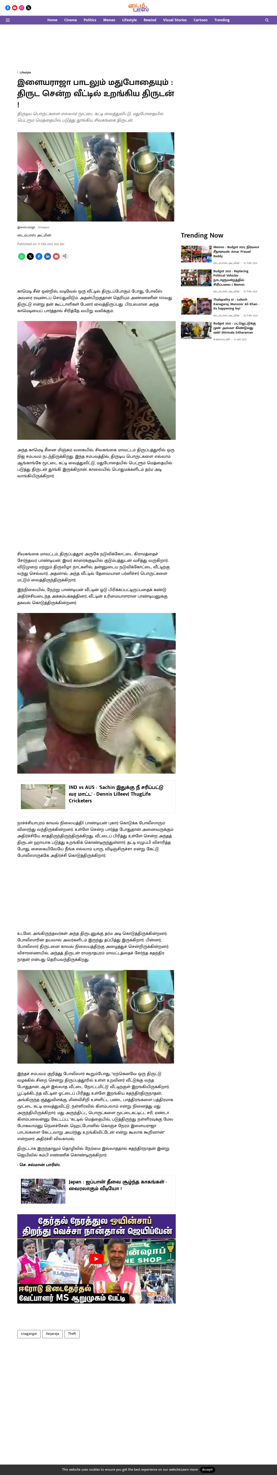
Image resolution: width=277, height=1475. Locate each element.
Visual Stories (175, 20)
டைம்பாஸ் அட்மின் (34, 235)
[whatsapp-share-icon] (21, 259)
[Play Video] (96, 1259)
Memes (109, 20)
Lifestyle (129, 20)
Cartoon (201, 20)
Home (52, 20)
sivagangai (29, 1334)
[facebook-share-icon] (38, 259)
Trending (222, 20)
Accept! (207, 1470)
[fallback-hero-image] (196, 254)
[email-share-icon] (56, 259)
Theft (72, 1334)
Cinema (70, 20)
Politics (90, 20)
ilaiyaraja (52, 1334)
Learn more (189, 1470)
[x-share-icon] (30, 259)
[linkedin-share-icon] (47, 259)
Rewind (150, 20)
